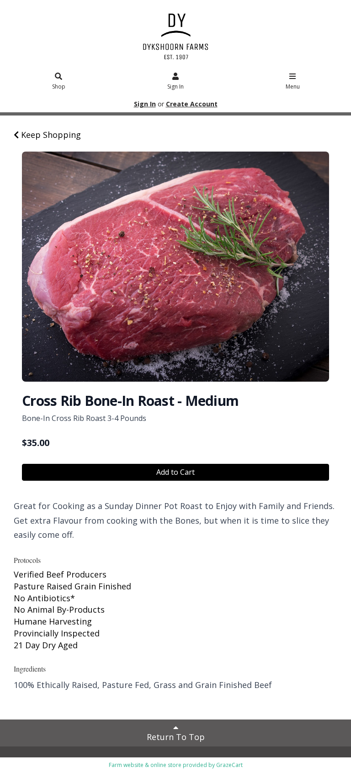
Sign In (175, 86)
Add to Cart (175, 472)
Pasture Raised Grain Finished (72, 586)
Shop (58, 86)
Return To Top (176, 736)
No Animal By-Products (59, 609)
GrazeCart (229, 765)
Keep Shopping (50, 134)
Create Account (192, 104)
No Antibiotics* (44, 598)
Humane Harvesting (53, 621)
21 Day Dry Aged (46, 645)
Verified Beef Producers (60, 574)
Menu (293, 86)
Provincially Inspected (57, 633)
